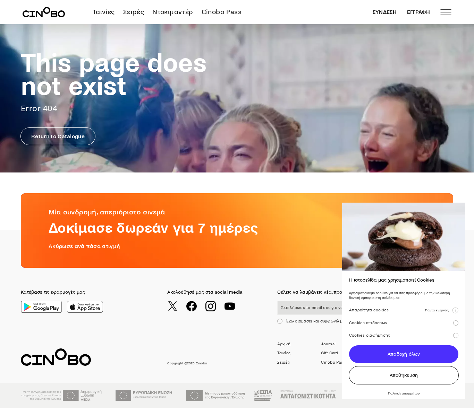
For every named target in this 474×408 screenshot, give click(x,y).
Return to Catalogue (58, 136)
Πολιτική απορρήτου (404, 393)
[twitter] (172, 306)
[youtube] (230, 306)
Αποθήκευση (404, 375)
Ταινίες (104, 12)
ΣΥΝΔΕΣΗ (385, 12)
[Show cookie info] (455, 310)
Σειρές (133, 12)
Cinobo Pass (222, 12)
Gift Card (329, 353)
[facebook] (191, 306)
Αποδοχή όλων (404, 354)
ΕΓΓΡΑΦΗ (418, 12)
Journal (328, 344)
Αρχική (283, 344)
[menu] (445, 12)
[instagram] (210, 306)
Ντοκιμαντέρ (172, 12)
